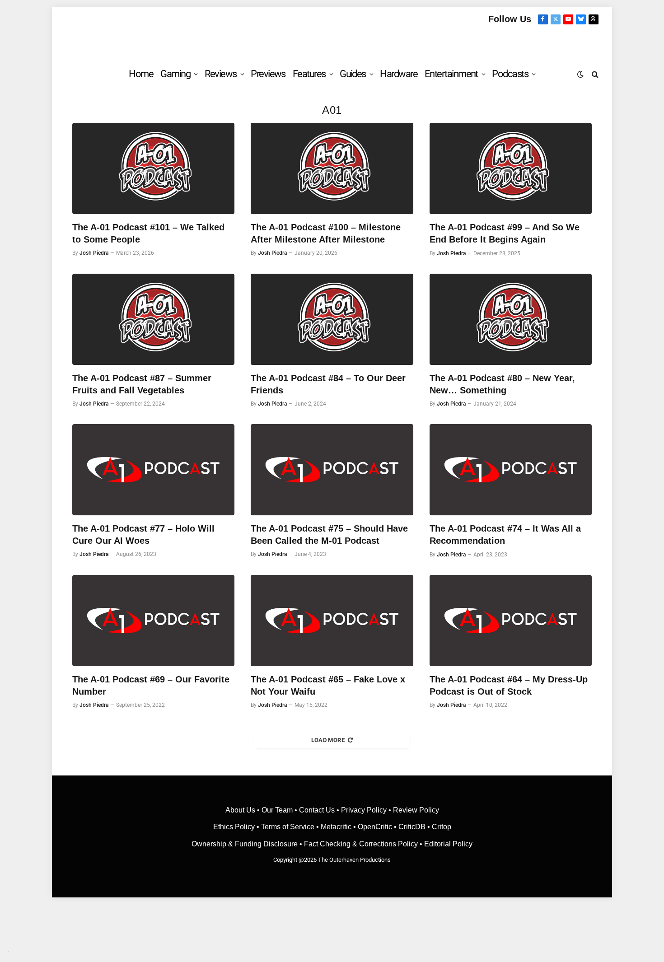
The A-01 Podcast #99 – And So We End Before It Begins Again (505, 233)
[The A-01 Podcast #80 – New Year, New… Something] (511, 319)
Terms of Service (287, 827)
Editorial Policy (448, 844)
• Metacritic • (336, 827)
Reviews (221, 73)
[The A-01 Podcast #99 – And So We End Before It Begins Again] (511, 168)
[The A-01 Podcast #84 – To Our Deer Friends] (332, 319)
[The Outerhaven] (332, 42)
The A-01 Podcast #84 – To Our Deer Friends (328, 384)
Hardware (398, 73)
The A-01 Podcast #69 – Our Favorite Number (150, 685)
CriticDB (412, 827)
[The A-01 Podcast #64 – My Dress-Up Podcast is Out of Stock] (511, 620)
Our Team (277, 810)
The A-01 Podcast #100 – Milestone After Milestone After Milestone (326, 233)
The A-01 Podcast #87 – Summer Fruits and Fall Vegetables (141, 384)
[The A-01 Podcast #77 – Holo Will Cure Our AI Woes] (153, 469)
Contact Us (317, 810)
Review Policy (416, 810)
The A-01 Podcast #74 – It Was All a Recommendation (505, 534)
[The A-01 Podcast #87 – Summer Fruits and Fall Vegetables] (153, 319)
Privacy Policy (364, 810)
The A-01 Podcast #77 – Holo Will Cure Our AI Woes (143, 534)
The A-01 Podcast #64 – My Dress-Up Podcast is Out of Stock (509, 685)
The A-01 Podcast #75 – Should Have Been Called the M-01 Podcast (329, 534)
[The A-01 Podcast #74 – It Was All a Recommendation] (511, 469)
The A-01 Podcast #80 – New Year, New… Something (502, 384)
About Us (241, 810)
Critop (441, 827)
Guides (353, 73)
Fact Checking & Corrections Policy (361, 844)
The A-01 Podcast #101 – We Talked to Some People (148, 233)
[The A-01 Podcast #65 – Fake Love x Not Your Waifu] (332, 620)
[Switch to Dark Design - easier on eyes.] (580, 74)
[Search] (594, 74)
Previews (268, 73)
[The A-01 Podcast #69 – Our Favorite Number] (153, 620)
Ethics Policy (235, 827)
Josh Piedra (93, 253)
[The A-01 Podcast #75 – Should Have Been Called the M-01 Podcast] (332, 469)
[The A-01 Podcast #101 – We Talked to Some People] (153, 168)
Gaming (175, 73)
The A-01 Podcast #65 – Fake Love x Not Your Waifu (328, 685)
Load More (328, 740)
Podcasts (510, 73)
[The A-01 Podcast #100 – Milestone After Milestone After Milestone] (332, 168)
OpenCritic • (378, 827)
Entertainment (451, 73)
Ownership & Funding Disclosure (245, 844)
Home (141, 73)
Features (309, 73)
